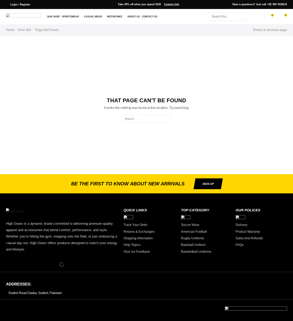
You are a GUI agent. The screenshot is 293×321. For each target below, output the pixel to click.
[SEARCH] (167, 118)
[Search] (244, 17)
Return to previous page (270, 30)
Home (10, 30)
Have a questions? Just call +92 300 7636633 (259, 4)
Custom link (171, 4)
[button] (18, 4)
